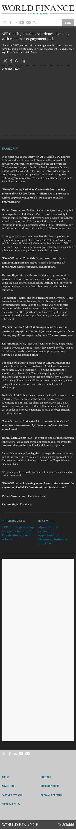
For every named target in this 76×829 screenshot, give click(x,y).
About (6, 777)
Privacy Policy (11, 804)
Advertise (8, 786)
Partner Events (12, 795)
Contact (46, 777)
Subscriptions (50, 786)
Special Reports (51, 795)
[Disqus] (38, 604)
